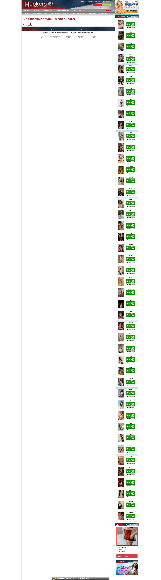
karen (130, 255)
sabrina (131, 155)
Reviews (65, 13)
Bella (130, 65)
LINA (131, 43)
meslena (130, 166)
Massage (77, 29)
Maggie (131, 88)
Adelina (131, 378)
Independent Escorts (63, 10)
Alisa (130, 54)
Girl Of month (103, 13)
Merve (130, 32)
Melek (130, 188)
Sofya (130, 434)
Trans (51, 13)
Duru (131, 21)
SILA (131, 76)
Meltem (131, 177)
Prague (81, 37)
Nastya (131, 501)
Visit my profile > (131, 27)
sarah (130, 144)
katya (130, 490)
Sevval (131, 512)
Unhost (94, 36)
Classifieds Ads (81, 13)
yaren (130, 121)
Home (82, 1)
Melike (130, 345)
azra (131, 311)
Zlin (94, 37)
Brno (42, 37)
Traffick (98, 29)
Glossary (93, 29)
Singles (81, 29)
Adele (130, 367)
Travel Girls (26, 13)
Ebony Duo (131, 289)
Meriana (131, 479)
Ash (42, 36)
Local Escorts (77, 10)
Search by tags (70, 29)
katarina (131, 244)
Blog (89, 29)
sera (131, 132)
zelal (131, 99)
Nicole (130, 333)
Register (90, 1)
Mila (131, 423)
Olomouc (68, 36)
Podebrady (81, 36)
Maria (130, 222)
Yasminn (130, 322)
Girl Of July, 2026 (126, 525)
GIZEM (130, 266)
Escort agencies (37, 13)
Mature (85, 29)
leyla (131, 233)
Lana (131, 445)
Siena (130, 468)
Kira (131, 356)
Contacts (95, 4)
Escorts (72, 13)
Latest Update (92, 13)
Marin (130, 389)
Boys (45, 13)
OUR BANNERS (107, 1)
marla (130, 199)
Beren (130, 110)
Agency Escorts (44, 29)
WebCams (58, 13)
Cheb (55, 37)
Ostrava (68, 37)
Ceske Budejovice (55, 36)
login (104, 4)
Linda (130, 278)
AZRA (130, 211)
